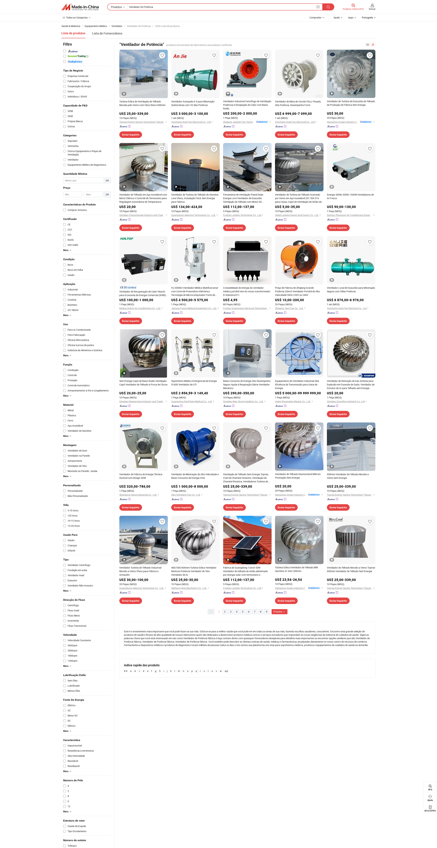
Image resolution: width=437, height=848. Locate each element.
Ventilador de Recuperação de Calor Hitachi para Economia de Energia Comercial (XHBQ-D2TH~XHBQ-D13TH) (143, 293)
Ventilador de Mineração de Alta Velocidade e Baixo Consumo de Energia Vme (195, 476)
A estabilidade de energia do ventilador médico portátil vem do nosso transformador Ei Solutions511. (246, 291)
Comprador (315, 17)
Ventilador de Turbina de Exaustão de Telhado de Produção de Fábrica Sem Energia (351, 103)
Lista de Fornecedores (107, 33)
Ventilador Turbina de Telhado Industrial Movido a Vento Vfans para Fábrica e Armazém (140, 571)
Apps (351, 17)
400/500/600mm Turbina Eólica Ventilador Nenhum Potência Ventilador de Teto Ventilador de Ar (193, 571)
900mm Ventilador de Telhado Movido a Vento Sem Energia (348, 476)
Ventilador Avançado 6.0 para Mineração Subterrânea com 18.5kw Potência (193, 103)
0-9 (125, 671)
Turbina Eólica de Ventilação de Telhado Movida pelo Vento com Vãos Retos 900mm (142, 103)
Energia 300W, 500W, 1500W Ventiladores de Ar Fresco (350, 196)
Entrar (372, 9)
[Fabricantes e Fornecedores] (80, 7)
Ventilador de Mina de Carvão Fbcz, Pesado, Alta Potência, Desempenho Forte (298, 103)
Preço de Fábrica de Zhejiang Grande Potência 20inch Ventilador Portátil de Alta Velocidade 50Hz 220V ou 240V (297, 291)
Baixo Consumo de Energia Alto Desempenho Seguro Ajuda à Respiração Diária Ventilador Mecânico (247, 384)
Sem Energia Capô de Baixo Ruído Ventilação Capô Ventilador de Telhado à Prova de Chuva (143, 382)
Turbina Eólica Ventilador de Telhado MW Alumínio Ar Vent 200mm (296, 569)
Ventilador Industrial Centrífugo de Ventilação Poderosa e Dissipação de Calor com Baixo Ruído (247, 105)
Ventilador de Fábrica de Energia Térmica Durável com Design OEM (140, 476)
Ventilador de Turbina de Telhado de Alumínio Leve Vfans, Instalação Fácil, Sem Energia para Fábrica (194, 198)
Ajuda (337, 17)
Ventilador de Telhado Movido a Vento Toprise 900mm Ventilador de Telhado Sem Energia (351, 569)
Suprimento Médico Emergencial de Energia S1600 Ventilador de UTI (194, 382)
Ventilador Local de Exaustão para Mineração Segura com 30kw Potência (351, 289)
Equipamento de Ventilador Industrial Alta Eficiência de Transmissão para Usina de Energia (297, 384)
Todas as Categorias (77, 17)
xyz (226, 671)
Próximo (278, 611)
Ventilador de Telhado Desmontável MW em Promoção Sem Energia (298, 475)
